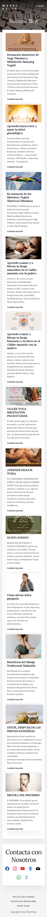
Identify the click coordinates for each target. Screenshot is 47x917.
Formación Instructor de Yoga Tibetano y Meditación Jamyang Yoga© (23, 60)
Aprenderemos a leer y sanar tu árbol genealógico (22, 129)
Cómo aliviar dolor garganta (19, 596)
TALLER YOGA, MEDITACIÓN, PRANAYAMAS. (17, 412)
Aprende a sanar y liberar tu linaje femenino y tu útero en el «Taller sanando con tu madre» (23, 341)
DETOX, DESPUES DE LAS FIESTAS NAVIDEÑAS (24, 729)
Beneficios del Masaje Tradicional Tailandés (21, 663)
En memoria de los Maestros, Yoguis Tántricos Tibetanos (20, 197)
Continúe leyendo (15, 99)
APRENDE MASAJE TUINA (19, 471)
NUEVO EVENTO (18, 537)
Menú (41, 6)
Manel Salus (10, 7)
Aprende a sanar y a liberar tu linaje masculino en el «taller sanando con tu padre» (22, 268)
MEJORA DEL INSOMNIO (23, 795)
